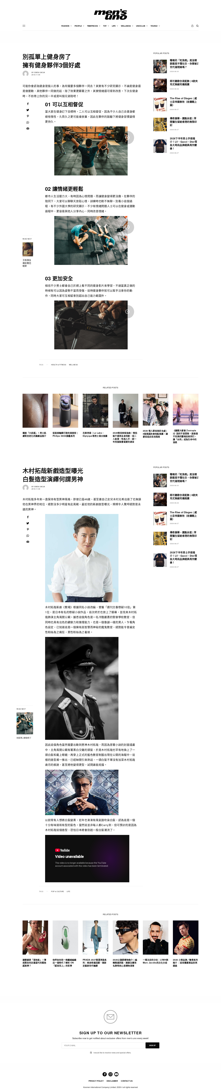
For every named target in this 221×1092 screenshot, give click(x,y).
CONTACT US (127, 1081)
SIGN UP (152, 1045)
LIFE (68, 891)
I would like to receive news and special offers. (112, 1053)
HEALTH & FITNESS (58, 364)
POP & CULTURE (57, 891)
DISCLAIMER (112, 1081)
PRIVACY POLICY (96, 1081)
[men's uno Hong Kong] (110, 14)
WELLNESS (73, 364)
